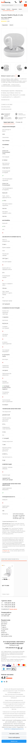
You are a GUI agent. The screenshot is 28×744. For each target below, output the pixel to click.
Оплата (3, 625)
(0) (8, 21)
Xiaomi (11, 25)
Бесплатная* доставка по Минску (7, 115)
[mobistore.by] (5, 1)
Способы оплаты (5, 106)
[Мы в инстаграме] (6, 682)
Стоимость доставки (6, 104)
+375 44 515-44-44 (9, 603)
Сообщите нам (5, 550)
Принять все (14, 741)
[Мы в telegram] (2, 682)
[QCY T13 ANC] (7, 571)
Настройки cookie (6, 636)
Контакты (4, 622)
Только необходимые (14, 737)
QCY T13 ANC (5, 585)
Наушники (5, 25)
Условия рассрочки (6, 109)
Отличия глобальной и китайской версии (11, 86)
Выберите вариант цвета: (8, 76)
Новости (3, 632)
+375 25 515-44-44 (9, 607)
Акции (3, 631)
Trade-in (3, 627)
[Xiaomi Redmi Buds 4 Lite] (14, 45)
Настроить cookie (14, 733)
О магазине (4, 629)
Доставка (4, 624)
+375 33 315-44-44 (9, 605)
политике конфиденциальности (14, 729)
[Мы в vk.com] (4, 682)
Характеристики (9, 122)
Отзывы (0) (19, 122)
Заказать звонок (13, 609)
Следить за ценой (15, 84)
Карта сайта (5, 634)
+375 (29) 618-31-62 (11, 648)
